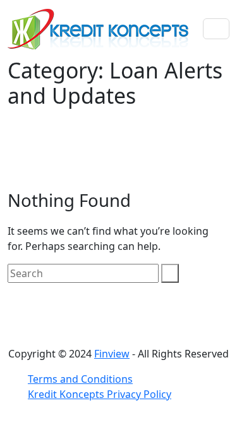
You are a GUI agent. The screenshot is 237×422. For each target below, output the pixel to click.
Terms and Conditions (80, 379)
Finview (112, 354)
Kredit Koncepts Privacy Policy (99, 394)
